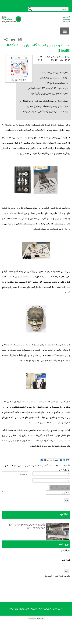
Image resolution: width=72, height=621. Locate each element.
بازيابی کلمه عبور (62, 576)
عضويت (48, 576)
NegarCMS (40, 618)
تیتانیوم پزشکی (25, 466)
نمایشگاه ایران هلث (43, 466)
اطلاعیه (64, 514)
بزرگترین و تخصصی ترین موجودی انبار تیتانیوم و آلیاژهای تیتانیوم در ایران (27, 526)
